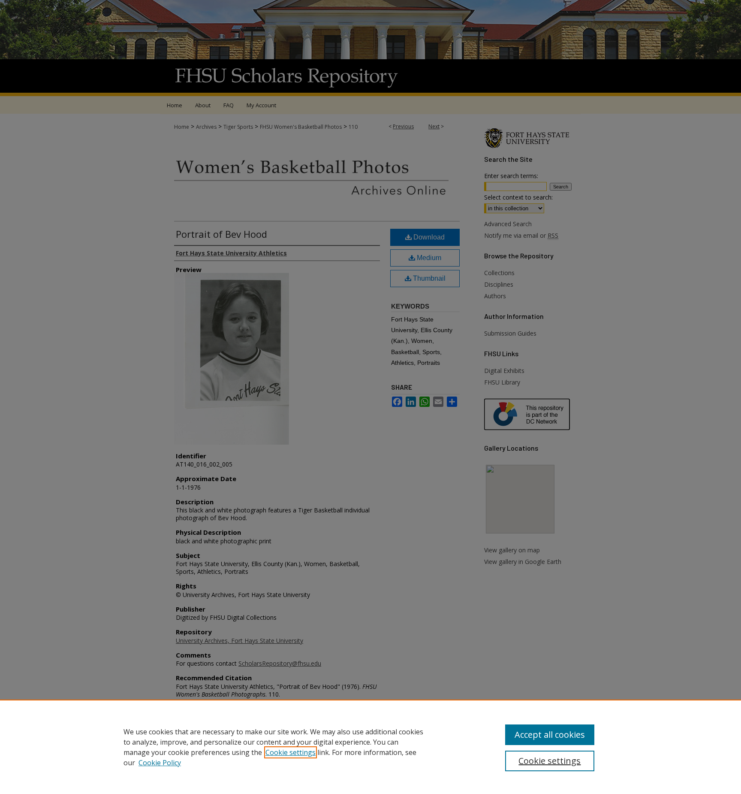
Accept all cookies (550, 734)
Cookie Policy (160, 762)
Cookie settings (290, 752)
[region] (370, 747)
